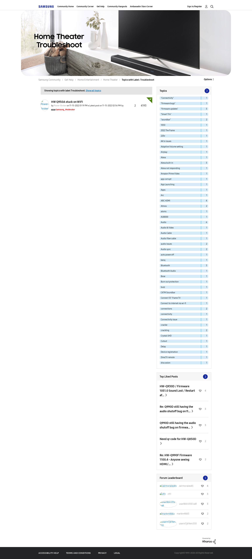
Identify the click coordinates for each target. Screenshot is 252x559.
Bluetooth (165, 265)
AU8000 (164, 217)
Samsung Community (49, 79)
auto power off (167, 255)
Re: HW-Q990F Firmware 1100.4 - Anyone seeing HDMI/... (176, 459)
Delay (163, 346)
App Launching (167, 184)
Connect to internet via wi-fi (173, 303)
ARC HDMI (165, 200)
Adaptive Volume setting (172, 146)
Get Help (100, 6)
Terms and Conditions (78, 553)
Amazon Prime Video (170, 173)
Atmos (164, 206)
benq (163, 260)
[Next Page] (206, 91)
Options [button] (208, 79)
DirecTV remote (168, 357)
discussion (165, 363)
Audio (163, 222)
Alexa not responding (170, 168)
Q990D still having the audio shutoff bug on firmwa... (178, 425)
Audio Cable (166, 233)
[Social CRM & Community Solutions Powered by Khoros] (209, 540)
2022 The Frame (168, 130)
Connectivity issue (169, 319)
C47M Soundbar (168, 292)
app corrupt (166, 179)
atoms (163, 211)
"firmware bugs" (168, 103)
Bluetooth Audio (168, 271)
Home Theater (110, 79)
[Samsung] (46, 6)
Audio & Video (167, 227)
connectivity (166, 314)
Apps (163, 190)
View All (184, 377)
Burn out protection (170, 282)
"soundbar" (166, 119)
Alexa (163, 157)
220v (163, 136)
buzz (163, 287)
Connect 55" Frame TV (171, 298)
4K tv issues (166, 141)
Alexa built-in (167, 163)
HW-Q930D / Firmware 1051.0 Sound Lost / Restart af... (177, 390)
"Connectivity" (167, 98)
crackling (165, 330)
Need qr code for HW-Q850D (178, 439)
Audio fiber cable (168, 238)
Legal (117, 553)
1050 (163, 125)
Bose (163, 276)
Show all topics (93, 90)
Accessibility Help (48, 553)
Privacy (102, 553)
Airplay (164, 152)
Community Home (65, 6)
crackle (164, 325)
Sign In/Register (194, 6)
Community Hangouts (117, 6)
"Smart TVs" (166, 114)
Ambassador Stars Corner (141, 6)
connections (166, 309)
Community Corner (85, 6)
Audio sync (166, 249)
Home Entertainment (88, 79)
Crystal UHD (166, 336)
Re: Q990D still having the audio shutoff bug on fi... (176, 409)
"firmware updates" (169, 109)
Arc (162, 195)
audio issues (166, 244)
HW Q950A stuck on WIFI (67, 102)
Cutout (164, 341)
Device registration (169, 352)
